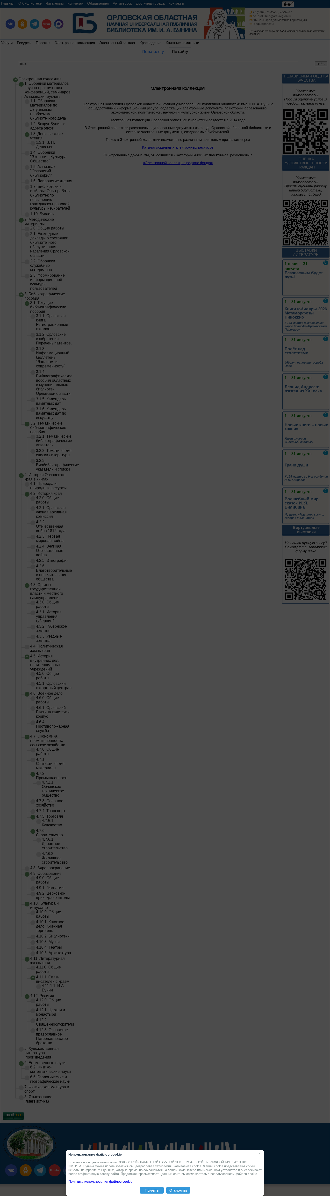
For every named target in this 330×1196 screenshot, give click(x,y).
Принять (152, 1190)
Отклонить (178, 1190)
